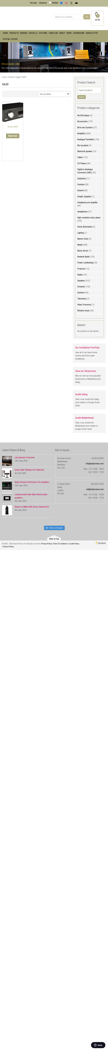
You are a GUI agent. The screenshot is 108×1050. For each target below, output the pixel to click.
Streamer (81, 286)
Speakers (81, 280)
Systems (43, 33)
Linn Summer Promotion (25, 457)
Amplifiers (81, 133)
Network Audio (83, 256)
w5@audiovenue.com (95, 489)
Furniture (81, 184)
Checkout (43, 3)
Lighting (80, 233)
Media (79, 244)
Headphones (82, 211)
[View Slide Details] (54, 57)
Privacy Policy (46, 544)
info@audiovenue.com (95, 463)
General (80, 190)
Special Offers (10, 39)
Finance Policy (8, 547)
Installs (33, 33)
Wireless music (83, 310)
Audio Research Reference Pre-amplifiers (32, 482)
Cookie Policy (74, 544)
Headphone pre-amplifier (87, 202)
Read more (12, 136)
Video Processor (84, 304)
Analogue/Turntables (85, 139)
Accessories (82, 121)
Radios (80, 274)
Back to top (54, 539)
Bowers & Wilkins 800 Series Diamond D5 (32, 507)
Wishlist (55, 3)
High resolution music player (88, 217)
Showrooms (79, 33)
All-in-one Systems (85, 127)
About (62, 33)
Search (81, 97)
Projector (81, 268)
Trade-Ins (53, 33)
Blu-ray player (83, 145)
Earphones (81, 178)
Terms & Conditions (60, 544)
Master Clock (82, 239)
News (69, 33)
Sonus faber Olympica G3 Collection (29, 470)
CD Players (82, 163)
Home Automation (84, 226)
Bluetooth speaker (84, 151)
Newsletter (92, 33)
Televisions (81, 298)
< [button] (3, 57)
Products (14, 33)
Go (87, 16)
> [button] (105, 57)
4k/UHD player (83, 115)
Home (5, 33)
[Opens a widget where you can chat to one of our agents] (98, 1045)
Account (33, 3)
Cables (80, 157)
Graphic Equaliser (84, 196)
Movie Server (82, 250)
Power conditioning (85, 262)
